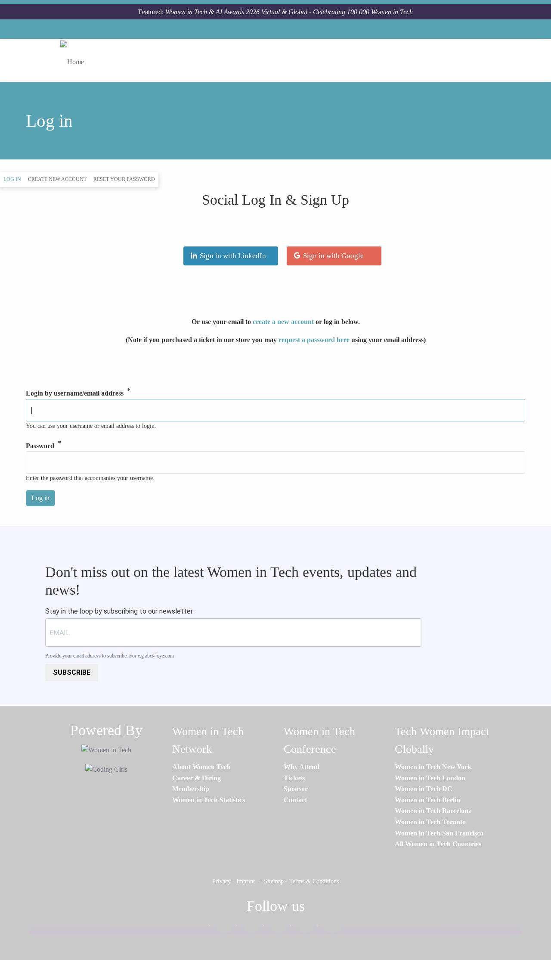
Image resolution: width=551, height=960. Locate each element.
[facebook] (220, 927)
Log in (14, 179)
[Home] (75, 60)
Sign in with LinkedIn (233, 256)
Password (40, 445)
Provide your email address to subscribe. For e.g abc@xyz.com (109, 656)
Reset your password (124, 179)
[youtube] (328, 927)
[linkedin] (247, 927)
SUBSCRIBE (71, 672)
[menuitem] (201, 766)
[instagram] (274, 927)
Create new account (57, 179)
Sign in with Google (333, 256)
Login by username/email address (75, 393)
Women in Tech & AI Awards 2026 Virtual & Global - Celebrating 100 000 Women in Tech (289, 12)
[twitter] (301, 927)
